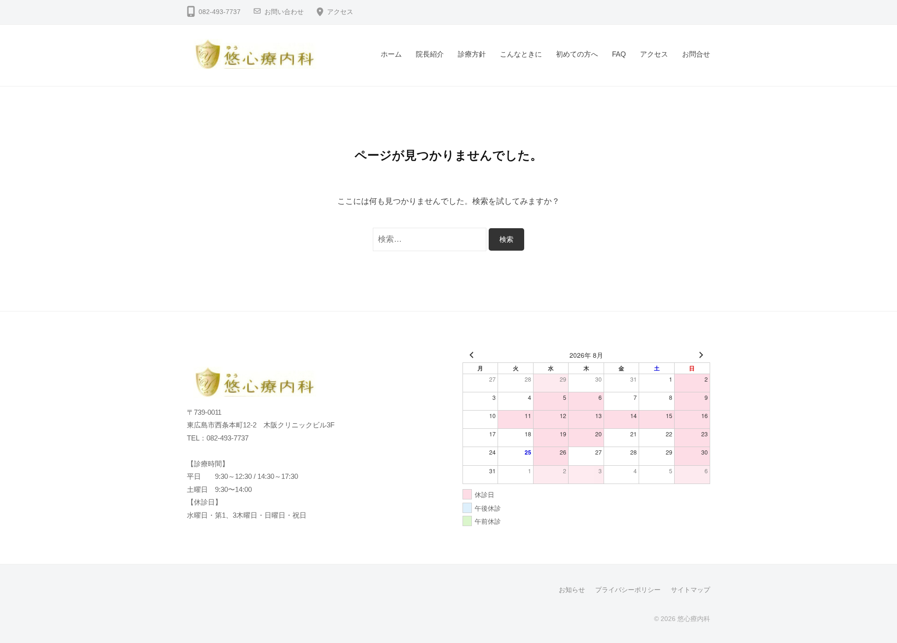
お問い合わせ (284, 11)
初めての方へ (577, 54)
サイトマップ (690, 589)
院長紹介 (430, 54)
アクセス (340, 11)
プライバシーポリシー (628, 589)
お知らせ (572, 589)
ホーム (391, 54)
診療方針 (472, 54)
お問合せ (696, 54)
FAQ (619, 54)
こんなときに (521, 54)
